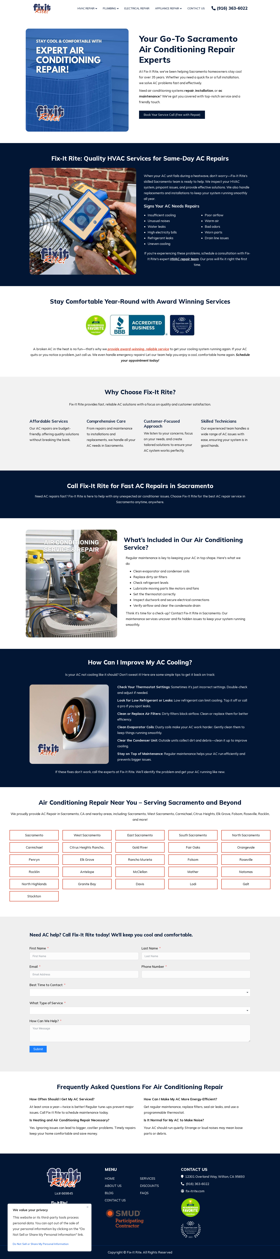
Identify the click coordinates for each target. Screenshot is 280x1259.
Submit (38, 1049)
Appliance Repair (167, 8)
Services (147, 1178)
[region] (49, 1227)
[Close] (87, 1207)
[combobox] (140, 992)
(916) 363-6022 (232, 8)
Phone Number (153, 967)
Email (34, 967)
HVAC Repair (86, 8)
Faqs (144, 1193)
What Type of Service (46, 1003)
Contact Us (196, 8)
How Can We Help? (44, 1021)
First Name (38, 948)
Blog (109, 1193)
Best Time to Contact (46, 985)
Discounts (149, 1186)
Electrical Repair (136, 8)
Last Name (150, 948)
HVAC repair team (184, 259)
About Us (113, 1186)
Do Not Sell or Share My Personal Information (41, 1244)
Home (110, 1178)
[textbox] (140, 992)
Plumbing (109, 8)
